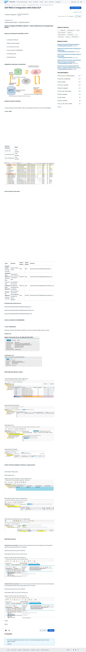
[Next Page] (70, 38)
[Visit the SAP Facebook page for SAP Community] (71, 649)
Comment (9, 643)
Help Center (51, 1)
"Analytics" (67, 36)
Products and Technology (22, 1)
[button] (76, 16)
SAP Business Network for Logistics (11, 22)
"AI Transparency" (70, 34)
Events (46, 1)
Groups (30, 1)
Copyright (19, 649)
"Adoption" (69, 32)
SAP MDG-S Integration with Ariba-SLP (23, 8)
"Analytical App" (60, 36)
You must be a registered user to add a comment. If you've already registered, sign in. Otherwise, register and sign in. (28, 640)
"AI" (76, 34)
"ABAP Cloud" (63, 30)
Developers (35, 1)
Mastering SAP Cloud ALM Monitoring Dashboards (68, 44)
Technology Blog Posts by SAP (65, 45)
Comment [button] (51, 630)
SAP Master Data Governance (24, 22)
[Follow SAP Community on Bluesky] (73, 649)
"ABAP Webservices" (70, 30)
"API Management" (75, 36)
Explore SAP (73, 1)
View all (59, 106)
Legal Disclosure (26, 649)
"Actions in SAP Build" (61, 32)
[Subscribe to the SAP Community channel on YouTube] (75, 649)
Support (38, 649)
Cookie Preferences (45, 649)
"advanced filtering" (61, 34)
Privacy (8, 649)
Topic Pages (57, 1)
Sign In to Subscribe (75, 7)
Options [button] (70, 10)
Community (12, 1)
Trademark (33, 649)
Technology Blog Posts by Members (66, 51)
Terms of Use (13, 649)
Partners (41, 1)
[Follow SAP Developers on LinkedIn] (78, 649)
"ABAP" (78, 30)
